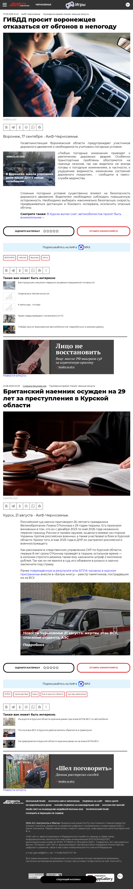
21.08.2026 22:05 (11, 386)
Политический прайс (97, 809)
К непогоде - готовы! (29, 304)
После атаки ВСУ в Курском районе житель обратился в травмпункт (55, 730)
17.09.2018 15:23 (11, 14)
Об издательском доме (39, 805)
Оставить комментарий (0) (103, 231)
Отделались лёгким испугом (33, 293)
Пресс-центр (111, 801)
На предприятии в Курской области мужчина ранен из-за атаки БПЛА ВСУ (58, 741)
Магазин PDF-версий (113, 805)
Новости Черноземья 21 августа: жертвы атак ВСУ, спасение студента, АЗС (70, 635)
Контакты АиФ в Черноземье (64, 801)
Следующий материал (68, 879)
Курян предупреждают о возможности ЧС (41, 315)
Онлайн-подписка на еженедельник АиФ (76, 805)
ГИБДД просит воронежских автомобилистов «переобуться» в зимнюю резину (61, 327)
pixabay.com (9, 119)
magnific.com (10, 498)
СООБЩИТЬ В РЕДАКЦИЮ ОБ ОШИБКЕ (45, 813)
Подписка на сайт (92, 801)
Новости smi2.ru (14, 375)
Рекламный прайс (36, 801)
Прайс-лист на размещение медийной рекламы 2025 (54, 809)
